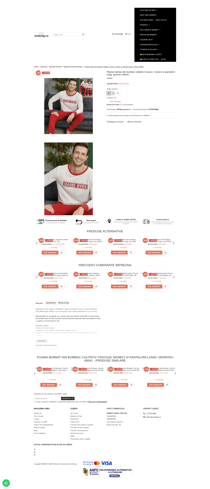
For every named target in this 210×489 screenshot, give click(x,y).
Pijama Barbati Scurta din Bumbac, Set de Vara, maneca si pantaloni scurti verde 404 (123, 369)
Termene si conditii (40, 422)
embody (109, 78)
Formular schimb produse (79, 430)
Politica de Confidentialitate (97, 402)
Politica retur (74, 422)
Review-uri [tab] (63, 303)
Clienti (73, 409)
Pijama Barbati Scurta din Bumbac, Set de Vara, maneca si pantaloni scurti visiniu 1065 (52, 369)
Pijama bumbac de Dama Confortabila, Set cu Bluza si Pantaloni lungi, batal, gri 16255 (53, 274)
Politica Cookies (39, 427)
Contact (36, 419)
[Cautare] (83, 35)
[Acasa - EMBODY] (41, 34)
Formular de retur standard (79, 427)
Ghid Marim (74, 419)
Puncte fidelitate (39, 433)
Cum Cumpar (38, 416)
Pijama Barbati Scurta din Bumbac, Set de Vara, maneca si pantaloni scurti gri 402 (158, 369)
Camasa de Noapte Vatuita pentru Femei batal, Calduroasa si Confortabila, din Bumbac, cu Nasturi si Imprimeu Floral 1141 (157, 274)
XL (118, 93)
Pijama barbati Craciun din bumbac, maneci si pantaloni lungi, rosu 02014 (157, 240)
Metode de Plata (76, 416)
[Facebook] (34, 449)
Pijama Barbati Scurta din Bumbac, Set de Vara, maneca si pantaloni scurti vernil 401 (87, 369)
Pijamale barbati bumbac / (73, 67)
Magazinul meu (42, 409)
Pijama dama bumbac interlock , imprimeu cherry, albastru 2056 (87, 274)
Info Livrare (74, 413)
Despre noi (37, 413)
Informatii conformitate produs (46, 345)
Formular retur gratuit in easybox (81, 425)
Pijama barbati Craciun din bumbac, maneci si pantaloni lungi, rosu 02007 (87, 240)
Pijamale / (44, 67)
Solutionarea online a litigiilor (80, 439)
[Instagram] (34, 455)
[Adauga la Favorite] (61, 253)
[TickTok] (34, 452)
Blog (163, 59)
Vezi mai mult (42, 341)
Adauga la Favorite (116, 122)
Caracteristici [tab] (51, 303)
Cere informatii (135, 122)
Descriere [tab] (39, 303)
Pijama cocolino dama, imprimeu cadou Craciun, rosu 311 (53, 240)
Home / (37, 67)
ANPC (72, 436)
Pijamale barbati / (56, 67)
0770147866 (151, 413)
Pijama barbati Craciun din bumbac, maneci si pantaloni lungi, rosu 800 (122, 240)
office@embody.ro (153, 417)
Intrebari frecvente (76, 433)
